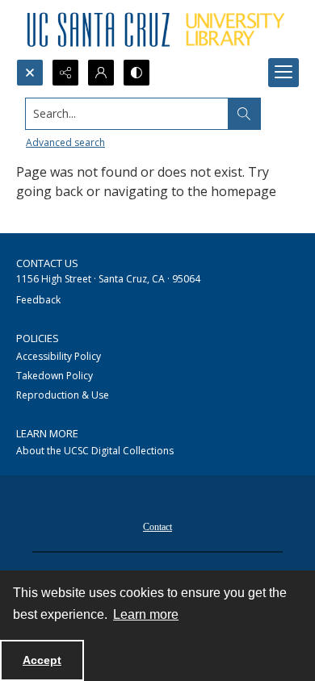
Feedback (38, 300)
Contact (157, 527)
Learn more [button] (145, 614)
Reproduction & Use (62, 395)
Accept (42, 660)
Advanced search (65, 142)
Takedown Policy (54, 375)
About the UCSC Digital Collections (95, 450)
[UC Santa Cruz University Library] (157, 29)
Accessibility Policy (58, 356)
